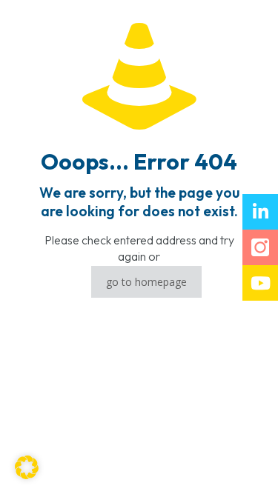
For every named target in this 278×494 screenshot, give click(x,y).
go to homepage (146, 282)
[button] (26, 467)
